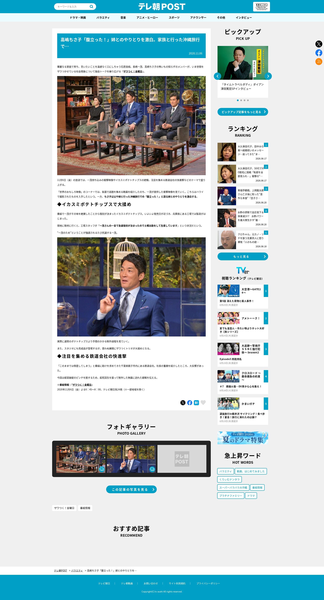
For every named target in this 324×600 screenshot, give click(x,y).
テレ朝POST (162, 6)
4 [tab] (248, 100)
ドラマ (251, 495)
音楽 (123, 17)
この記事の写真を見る (130, 489)
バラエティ (103, 17)
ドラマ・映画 (78, 17)
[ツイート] (182, 402)
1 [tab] (238, 100)
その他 (221, 17)
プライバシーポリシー (208, 583)
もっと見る (241, 256)
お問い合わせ (151, 583)
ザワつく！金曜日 (82, 384)
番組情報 (85, 508)
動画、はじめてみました (251, 471)
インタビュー (244, 17)
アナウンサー (198, 17)
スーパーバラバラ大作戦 (233, 487)
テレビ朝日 (104, 583)
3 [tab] (244, 100)
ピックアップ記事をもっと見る (241, 112)
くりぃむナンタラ (229, 479)
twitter (318, 44)
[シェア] (189, 402)
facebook (318, 52)
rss (318, 61)
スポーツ (174, 17)
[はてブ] (196, 402)
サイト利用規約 (177, 583)
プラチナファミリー (230, 495)
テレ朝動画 (127, 583)
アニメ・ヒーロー (147, 17)
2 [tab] (241, 100)
